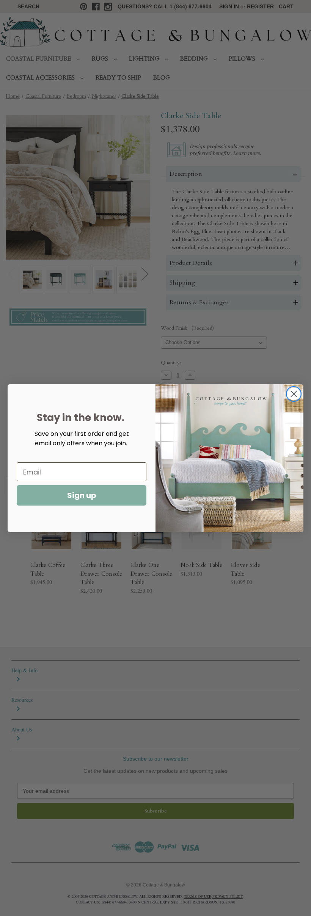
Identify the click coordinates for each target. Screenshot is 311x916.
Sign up (81, 495)
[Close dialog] (293, 394)
